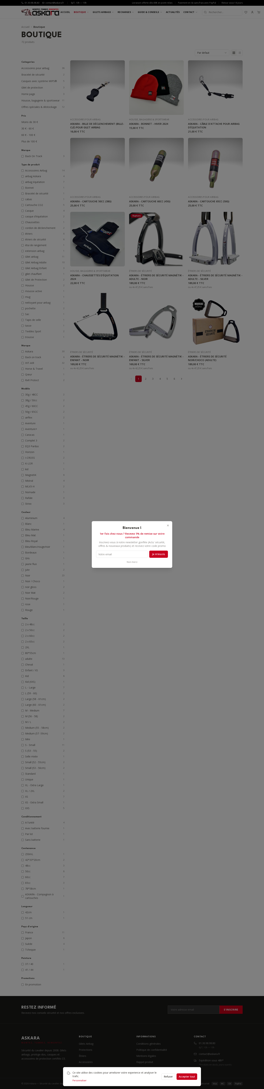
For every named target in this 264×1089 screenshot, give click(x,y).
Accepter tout (187, 1076)
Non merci (132, 562)
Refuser (168, 1076)
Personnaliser (80, 1080)
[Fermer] (168, 525)
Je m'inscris (158, 554)
